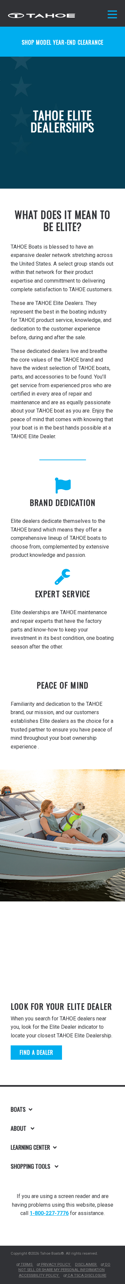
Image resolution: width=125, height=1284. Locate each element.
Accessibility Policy (39, 1275)
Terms (26, 1264)
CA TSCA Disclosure (86, 1275)
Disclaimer (86, 1264)
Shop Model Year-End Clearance (62, 42)
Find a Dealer (36, 1052)
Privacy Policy (55, 1264)
